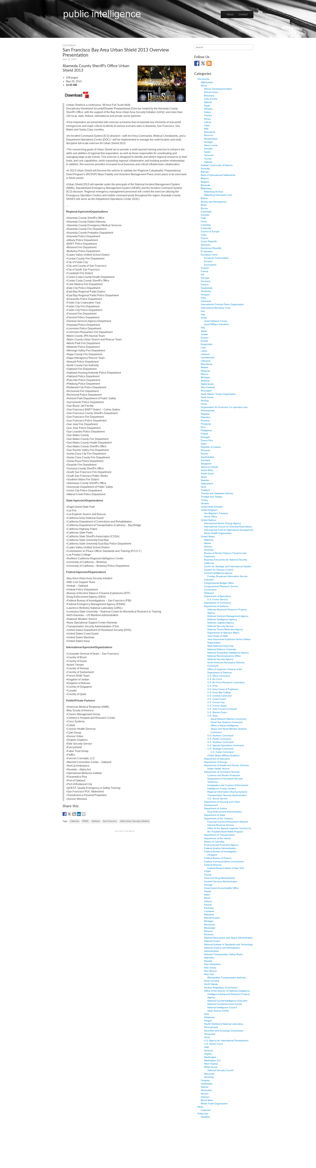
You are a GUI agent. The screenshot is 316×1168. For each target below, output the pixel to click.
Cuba (203, 234)
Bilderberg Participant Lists (218, 195)
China (204, 221)
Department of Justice (215, 808)
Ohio (206, 1014)
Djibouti (208, 102)
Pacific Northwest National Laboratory (223, 1024)
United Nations (208, 520)
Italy (203, 327)
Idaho (207, 894)
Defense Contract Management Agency (227, 616)
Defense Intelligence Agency (222, 619)
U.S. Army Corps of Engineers (222, 689)
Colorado (209, 579)
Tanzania (208, 155)
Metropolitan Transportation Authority (226, 977)
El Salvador (207, 251)
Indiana (208, 901)
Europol (208, 261)
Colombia (206, 225)
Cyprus (204, 238)
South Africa (207, 470)
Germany (206, 281)
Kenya (207, 118)
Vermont (208, 1050)
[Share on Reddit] (74, 814)
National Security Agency (220, 659)
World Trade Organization (214, 1103)
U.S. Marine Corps (217, 712)
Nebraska (209, 957)
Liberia (207, 122)
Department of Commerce (217, 602)
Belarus (205, 178)
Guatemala (206, 288)
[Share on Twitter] (69, 814)
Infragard (212, 854)
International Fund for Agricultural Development (228, 530)
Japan (204, 331)
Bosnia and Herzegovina (213, 201)
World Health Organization (218, 533)
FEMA (85, 821)
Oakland (96, 821)
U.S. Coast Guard (216, 699)
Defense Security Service (220, 626)
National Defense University (221, 649)
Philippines (206, 430)
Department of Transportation (219, 835)
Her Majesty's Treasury (216, 513)
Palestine (205, 417)
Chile (203, 218)
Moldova (205, 380)
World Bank (207, 1100)
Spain (204, 477)
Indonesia (206, 301)
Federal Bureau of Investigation (220, 851)
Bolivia (204, 198)
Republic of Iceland (211, 447)
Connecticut (210, 589)
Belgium (205, 181)
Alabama (208, 539)
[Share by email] (84, 814)
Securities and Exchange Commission (223, 1030)
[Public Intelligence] (102, 13)
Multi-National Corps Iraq (220, 646)
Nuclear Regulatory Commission (221, 987)
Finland (205, 268)
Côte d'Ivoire (210, 99)
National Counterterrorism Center (224, 1004)
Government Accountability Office (221, 888)
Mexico (204, 374)
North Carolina (211, 980)
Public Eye (203, 1113)
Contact (243, 14)
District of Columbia (214, 841)
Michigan (205, 377)
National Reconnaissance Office (224, 656)
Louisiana (209, 911)
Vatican (204, 1087)
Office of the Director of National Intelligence (227, 991)
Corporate (206, 228)
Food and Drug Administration (219, 878)
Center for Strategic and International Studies (227, 566)
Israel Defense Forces (215, 321)
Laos (203, 347)
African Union (211, 92)
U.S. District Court (213, 1043)
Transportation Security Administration (227, 795)
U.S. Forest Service (217, 599)
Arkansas (209, 549)
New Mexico (210, 971)
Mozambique (211, 138)
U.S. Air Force (214, 679)
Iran (203, 311)
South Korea (207, 473)
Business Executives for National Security (225, 559)
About (230, 14)
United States (208, 536)
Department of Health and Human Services (226, 765)
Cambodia (206, 211)
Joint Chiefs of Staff (217, 636)
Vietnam (205, 1097)
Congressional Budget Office (219, 583)
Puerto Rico (207, 440)
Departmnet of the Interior (217, 838)
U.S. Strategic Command (220, 748)
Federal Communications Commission (224, 861)
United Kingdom (209, 510)
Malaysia (205, 370)
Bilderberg (206, 188)
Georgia (205, 278)
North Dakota (211, 984)
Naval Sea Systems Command (226, 722)
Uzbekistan (206, 1083)
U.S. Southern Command (220, 742)
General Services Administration (220, 881)
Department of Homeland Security (221, 772)
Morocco (208, 135)
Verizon (205, 1093)
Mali (206, 128)
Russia (204, 453)
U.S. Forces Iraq (215, 702)
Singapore (206, 463)
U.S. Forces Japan (217, 705)
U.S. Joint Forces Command (222, 709)
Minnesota (209, 924)
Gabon (207, 112)
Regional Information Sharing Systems (227, 791)
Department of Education (217, 758)
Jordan (204, 334)
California (69, 45)
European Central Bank (216, 258)
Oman (204, 404)
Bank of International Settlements (218, 175)
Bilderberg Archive (213, 191)
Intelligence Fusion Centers (221, 788)
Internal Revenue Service (220, 825)
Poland (204, 433)
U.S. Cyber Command (222, 752)
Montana (208, 934)
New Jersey (210, 967)
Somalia (208, 148)
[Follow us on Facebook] (196, 63)
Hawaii (207, 891)
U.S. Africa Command (218, 675)
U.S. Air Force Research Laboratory (226, 682)
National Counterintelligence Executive (227, 1000)
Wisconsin (209, 1073)
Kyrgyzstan (206, 344)
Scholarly (205, 460)
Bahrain (205, 171)
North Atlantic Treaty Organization (218, 394)
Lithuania (205, 360)
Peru (203, 427)
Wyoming (209, 1077)
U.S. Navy (212, 715)
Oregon (208, 1020)
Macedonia (206, 364)
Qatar (204, 443)
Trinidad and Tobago (211, 496)
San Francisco (110, 821)
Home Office (210, 516)
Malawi (204, 367)
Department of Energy (215, 762)
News (200, 1106)
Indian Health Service (218, 768)
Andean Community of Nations (217, 165)
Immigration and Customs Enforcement (227, 785)
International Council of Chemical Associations (228, 526)
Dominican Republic (211, 248)
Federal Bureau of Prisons (217, 858)
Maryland (209, 914)
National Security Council (220, 1070)
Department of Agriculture (217, 596)
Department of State (214, 815)
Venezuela (206, 1090)
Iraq (203, 314)
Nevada (208, 961)
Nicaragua (206, 390)
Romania (205, 450)
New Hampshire (212, 964)
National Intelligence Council (222, 1007)
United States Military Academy (223, 755)
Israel (204, 317)
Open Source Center (218, 1010)
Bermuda (205, 185)
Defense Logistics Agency (220, 622)
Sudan (207, 152)
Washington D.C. (213, 1060)
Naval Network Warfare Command (228, 719)
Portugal (205, 437)
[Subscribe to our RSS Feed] (209, 63)
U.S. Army (212, 685)
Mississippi (209, 928)
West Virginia (211, 1063)
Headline (205, 1117)
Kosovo (205, 337)
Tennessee (209, 1034)
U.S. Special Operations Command (225, 745)
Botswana (209, 95)
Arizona (208, 546)
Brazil (204, 205)
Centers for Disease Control (218, 569)
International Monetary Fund (215, 307)
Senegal (208, 142)
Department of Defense (216, 606)
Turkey (204, 500)
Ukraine (205, 503)
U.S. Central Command (219, 695)
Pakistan (205, 414)
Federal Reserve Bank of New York (225, 868)
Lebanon (205, 354)
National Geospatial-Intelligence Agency (228, 652)
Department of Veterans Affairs (223, 632)
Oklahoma (209, 1017)
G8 (202, 274)
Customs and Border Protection (223, 775)
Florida (207, 874)
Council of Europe (210, 231)
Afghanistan (207, 82)
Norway (205, 400)
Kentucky (209, 908)
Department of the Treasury (218, 818)
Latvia (204, 351)
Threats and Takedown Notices (217, 493)
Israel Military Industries (216, 324)
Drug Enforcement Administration (224, 811)
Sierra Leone (211, 145)
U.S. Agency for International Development (226, 1040)
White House (210, 1067)
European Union (209, 254)
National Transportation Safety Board (223, 954)
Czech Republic (209, 241)
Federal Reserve (213, 864)
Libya (207, 125)
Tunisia (207, 158)
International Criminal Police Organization (222, 304)
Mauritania (209, 132)
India (203, 297)
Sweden (205, 480)
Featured (205, 1110)
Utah (206, 1047)
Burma (204, 208)
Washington (210, 1057)
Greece (205, 284)
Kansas (208, 904)
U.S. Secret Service (217, 798)
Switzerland (207, 483)
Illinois (207, 898)
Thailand (205, 490)
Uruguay (205, 1080)
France (204, 271)
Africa (204, 85)
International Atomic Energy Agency (222, 523)
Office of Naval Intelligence (224, 725)
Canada (205, 215)
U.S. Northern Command (220, 735)
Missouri (208, 931)
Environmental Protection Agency (221, 845)
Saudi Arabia (207, 457)
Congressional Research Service (221, 586)
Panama (205, 420)
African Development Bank (218, 89)
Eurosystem (210, 264)
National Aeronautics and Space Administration (228, 937)
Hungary (205, 294)
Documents (203, 79)
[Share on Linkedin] (79, 814)
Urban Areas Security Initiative (134, 821)
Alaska (207, 543)
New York (209, 974)
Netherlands (207, 384)
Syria (203, 486)
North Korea (207, 397)
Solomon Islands (209, 467)
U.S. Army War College (219, 692)
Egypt (207, 105)
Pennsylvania (211, 1027)
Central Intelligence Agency (218, 573)
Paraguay (206, 423)
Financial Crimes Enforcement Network (227, 821)
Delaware (209, 593)
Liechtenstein (208, 357)
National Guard (212, 941)
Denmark (205, 244)
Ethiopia (208, 108)
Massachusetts (212, 917)
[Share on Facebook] (64, 814)
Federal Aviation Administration (220, 848)
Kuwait (204, 341)
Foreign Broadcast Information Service (227, 576)
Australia (205, 168)
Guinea (208, 115)
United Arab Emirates (212, 506)
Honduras (206, 291)
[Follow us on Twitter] (203, 63)
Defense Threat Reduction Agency (225, 629)
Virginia (208, 1054)
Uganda (208, 162)
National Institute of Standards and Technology (228, 944)
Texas (207, 1037)
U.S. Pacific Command (219, 738)
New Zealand (208, 387)
